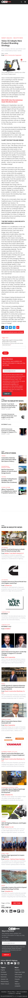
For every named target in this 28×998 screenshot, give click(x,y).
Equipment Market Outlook (9, 751)
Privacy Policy (16, 391)
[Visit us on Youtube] (14, 911)
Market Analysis (6, 38)
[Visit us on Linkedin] (10, 911)
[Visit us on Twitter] (6, 911)
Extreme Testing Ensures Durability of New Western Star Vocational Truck (9, 480)
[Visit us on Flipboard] (18, 911)
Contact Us (12, 993)
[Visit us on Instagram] (22, 911)
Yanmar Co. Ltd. (9, 827)
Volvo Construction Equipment (13, 55)
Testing (3, 476)
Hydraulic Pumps (6, 719)
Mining (3, 683)
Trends (3, 455)
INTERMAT (4, 614)
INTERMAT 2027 (6, 424)
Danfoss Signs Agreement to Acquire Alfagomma (12, 856)
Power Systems (5, 487)
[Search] (21, 1)
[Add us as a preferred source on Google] (17, 327)
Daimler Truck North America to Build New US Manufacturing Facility (9, 405)
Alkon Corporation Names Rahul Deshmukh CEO (11, 722)
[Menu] (25, 1)
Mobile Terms (6, 391)
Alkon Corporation (10, 725)
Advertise (3, 991)
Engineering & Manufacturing (5, 467)
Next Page (16, 903)
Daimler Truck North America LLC (14, 553)
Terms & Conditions (22, 991)
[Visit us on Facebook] (2, 911)
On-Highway (4, 547)
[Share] (6, 327)
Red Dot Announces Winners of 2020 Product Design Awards (9, 471)
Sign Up (7, 393)
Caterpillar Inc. (9, 794)
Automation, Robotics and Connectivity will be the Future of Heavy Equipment (8, 459)
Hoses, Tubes (5, 853)
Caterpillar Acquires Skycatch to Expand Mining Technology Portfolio (13, 888)
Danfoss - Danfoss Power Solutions (15, 859)
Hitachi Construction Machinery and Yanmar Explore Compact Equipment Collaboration (12, 755)
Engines (3, 821)
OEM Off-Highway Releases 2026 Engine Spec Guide (13, 823)
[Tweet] (14, 327)
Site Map (18, 993)
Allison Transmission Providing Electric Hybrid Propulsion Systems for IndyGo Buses (9, 491)
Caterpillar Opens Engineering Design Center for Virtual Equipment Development (13, 790)
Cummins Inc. (8, 585)
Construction (5, 612)
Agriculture (5, 649)
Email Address (7, 368)
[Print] (2, 327)
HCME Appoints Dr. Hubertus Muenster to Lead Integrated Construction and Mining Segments (13, 687)
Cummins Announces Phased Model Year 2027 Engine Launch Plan (9, 415)
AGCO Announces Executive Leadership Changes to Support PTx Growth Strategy (9, 430)
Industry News (18, 38)
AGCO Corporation (10, 657)
